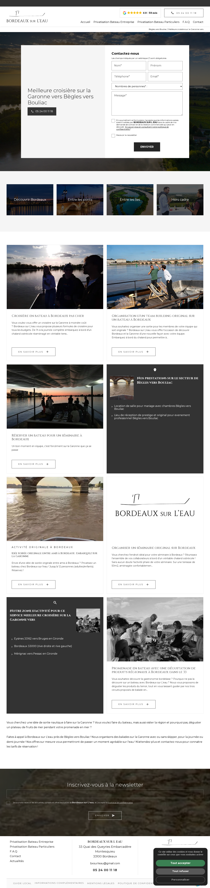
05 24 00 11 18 (105, 870)
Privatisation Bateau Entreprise (114, 22)
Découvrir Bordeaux (30, 200)
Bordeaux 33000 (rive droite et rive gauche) (43, 646)
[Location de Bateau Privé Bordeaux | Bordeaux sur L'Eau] (27, 16)
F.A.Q (186, 22)
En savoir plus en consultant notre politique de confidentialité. (142, 128)
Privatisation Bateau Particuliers (158, 22)
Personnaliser (180, 879)
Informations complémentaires (59, 883)
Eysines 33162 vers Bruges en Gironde (38, 638)
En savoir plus (33, 351)
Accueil (85, 22)
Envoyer (105, 815)
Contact (198, 22)
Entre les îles (130, 200)
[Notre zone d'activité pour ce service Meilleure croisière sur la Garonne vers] (88, 620)
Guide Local (22, 883)
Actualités (17, 861)
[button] (140, 13)
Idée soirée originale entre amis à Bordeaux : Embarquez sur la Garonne (54, 554)
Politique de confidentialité (120, 802)
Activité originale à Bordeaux (42, 547)
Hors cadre (180, 200)
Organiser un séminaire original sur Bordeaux (153, 548)
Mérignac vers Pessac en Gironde (35, 653)
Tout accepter (180, 863)
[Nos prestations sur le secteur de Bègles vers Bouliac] (122, 388)
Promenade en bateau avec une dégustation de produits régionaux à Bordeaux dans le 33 (154, 670)
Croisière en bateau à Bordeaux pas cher (48, 316)
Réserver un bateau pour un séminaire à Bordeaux (47, 437)
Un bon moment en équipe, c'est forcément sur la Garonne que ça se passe (51, 448)
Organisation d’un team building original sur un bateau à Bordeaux (153, 318)
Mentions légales (101, 883)
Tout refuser (180, 871)
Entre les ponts (80, 200)
